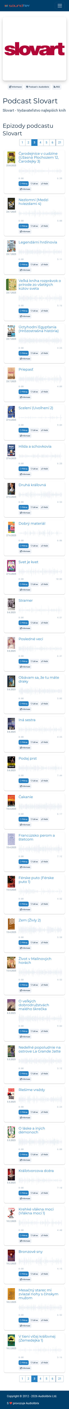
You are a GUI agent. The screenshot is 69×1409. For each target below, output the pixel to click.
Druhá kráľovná (32, 485)
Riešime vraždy (32, 1090)
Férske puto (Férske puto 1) (36, 880)
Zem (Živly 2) (30, 920)
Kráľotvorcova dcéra (36, 1171)
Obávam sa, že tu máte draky (39, 679)
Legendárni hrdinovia (38, 242)
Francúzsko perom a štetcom (37, 837)
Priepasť (26, 369)
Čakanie (26, 797)
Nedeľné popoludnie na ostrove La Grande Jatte (40, 1049)
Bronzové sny (31, 1251)
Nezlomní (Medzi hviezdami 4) (33, 202)
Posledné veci (31, 639)
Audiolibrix (32, 1403)
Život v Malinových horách (35, 961)
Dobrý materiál (32, 523)
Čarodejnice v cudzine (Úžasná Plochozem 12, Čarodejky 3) (39, 157)
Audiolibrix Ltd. (47, 1396)
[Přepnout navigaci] (60, 5)
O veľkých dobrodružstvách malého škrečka (34, 1005)
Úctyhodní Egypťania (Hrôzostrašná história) (39, 329)
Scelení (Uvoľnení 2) (36, 408)
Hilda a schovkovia (35, 446)
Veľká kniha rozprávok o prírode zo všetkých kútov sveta (40, 285)
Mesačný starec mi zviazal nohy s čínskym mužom (38, 1294)
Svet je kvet (28, 562)
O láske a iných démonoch (32, 1130)
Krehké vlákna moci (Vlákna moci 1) (36, 1211)
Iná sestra (27, 720)
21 (59, 142)
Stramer (26, 600)
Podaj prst (28, 758)
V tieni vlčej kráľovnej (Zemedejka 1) (37, 1338)
